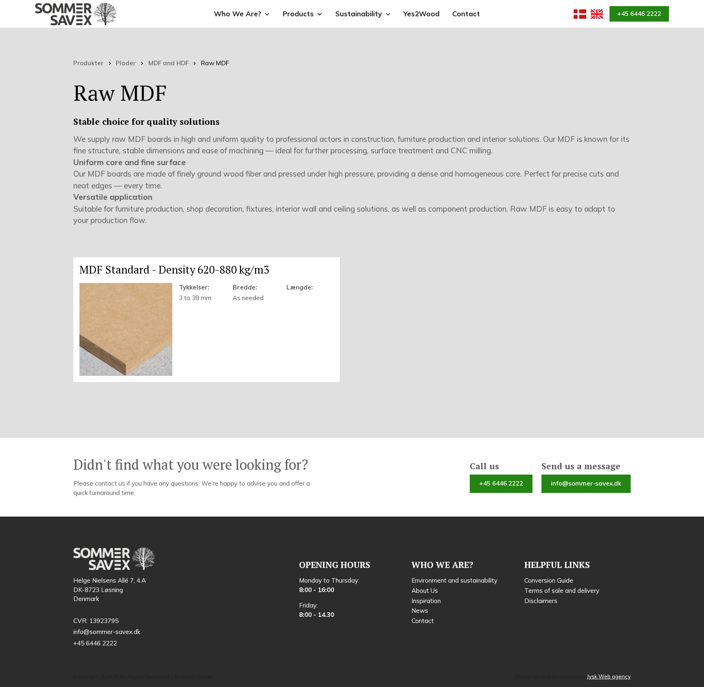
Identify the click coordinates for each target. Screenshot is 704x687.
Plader (126, 63)
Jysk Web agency (609, 676)
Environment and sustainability (454, 580)
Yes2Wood (421, 13)
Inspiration (426, 601)
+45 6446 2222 (639, 14)
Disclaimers (540, 601)
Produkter (88, 63)
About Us (424, 590)
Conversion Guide (548, 580)
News (419, 610)
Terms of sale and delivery (561, 590)
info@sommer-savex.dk (586, 483)
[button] (242, 14)
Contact (466, 13)
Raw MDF (215, 63)
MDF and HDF (168, 63)
